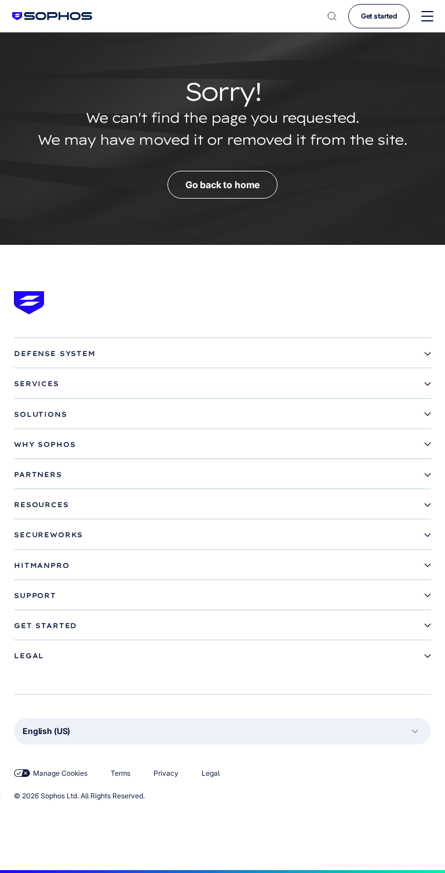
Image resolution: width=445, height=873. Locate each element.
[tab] (222, 353)
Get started (379, 16)
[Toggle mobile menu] (427, 16)
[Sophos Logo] (52, 16)
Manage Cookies (60, 773)
